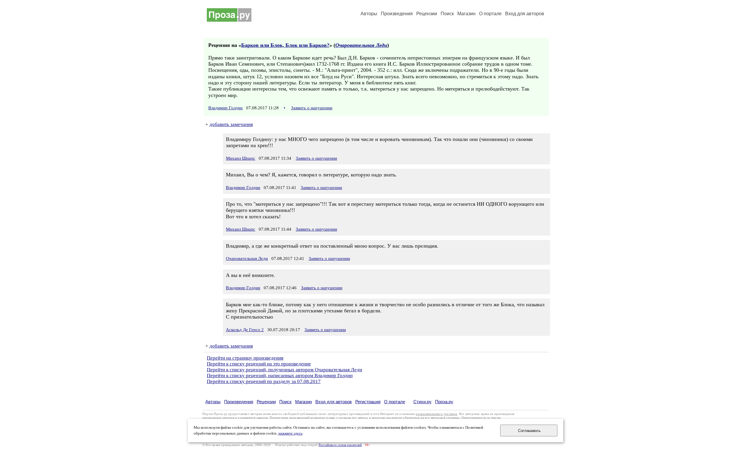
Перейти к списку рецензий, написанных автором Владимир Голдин (280, 375)
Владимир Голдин (225, 107)
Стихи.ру (422, 401)
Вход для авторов (524, 13)
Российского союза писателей (340, 445)
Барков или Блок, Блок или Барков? (285, 45)
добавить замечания (231, 124)
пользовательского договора (436, 414)
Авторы (369, 13)
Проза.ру (444, 401)
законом (262, 417)
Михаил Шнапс (240, 158)
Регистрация (367, 401)
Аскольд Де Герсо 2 (245, 329)
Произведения (397, 13)
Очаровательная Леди (361, 45)
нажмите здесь (290, 433)
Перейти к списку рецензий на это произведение (259, 364)
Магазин (466, 13)
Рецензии (426, 13)
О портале (394, 401)
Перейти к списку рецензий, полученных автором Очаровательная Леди (284, 369)
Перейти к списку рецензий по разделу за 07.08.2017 (264, 381)
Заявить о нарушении (311, 107)
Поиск (447, 13)
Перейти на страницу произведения (245, 358)
